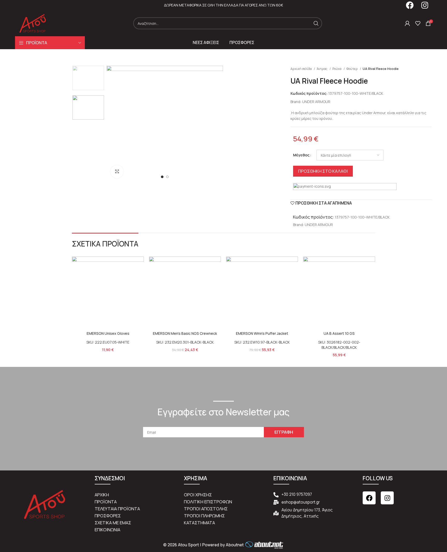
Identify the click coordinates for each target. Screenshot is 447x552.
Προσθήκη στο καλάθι (323, 171)
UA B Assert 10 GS (339, 333)
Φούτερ (352, 69)
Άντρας (322, 69)
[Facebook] (369, 497)
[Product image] (108, 293)
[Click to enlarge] (116, 171)
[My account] (407, 23)
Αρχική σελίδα (301, 69)
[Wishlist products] (418, 23)
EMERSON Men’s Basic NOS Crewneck (185, 333)
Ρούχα (337, 69)
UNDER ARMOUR (316, 101)
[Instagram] (387, 497)
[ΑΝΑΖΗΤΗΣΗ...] (316, 23)
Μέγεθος (301, 154)
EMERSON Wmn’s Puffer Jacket (262, 333)
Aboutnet (235, 545)
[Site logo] (32, 22)
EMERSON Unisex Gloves (108, 333)
